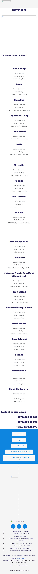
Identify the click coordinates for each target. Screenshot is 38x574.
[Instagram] (19, 526)
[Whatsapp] (25, 526)
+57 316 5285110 (21, 558)
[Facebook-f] (13, 526)
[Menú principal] (34, 4)
